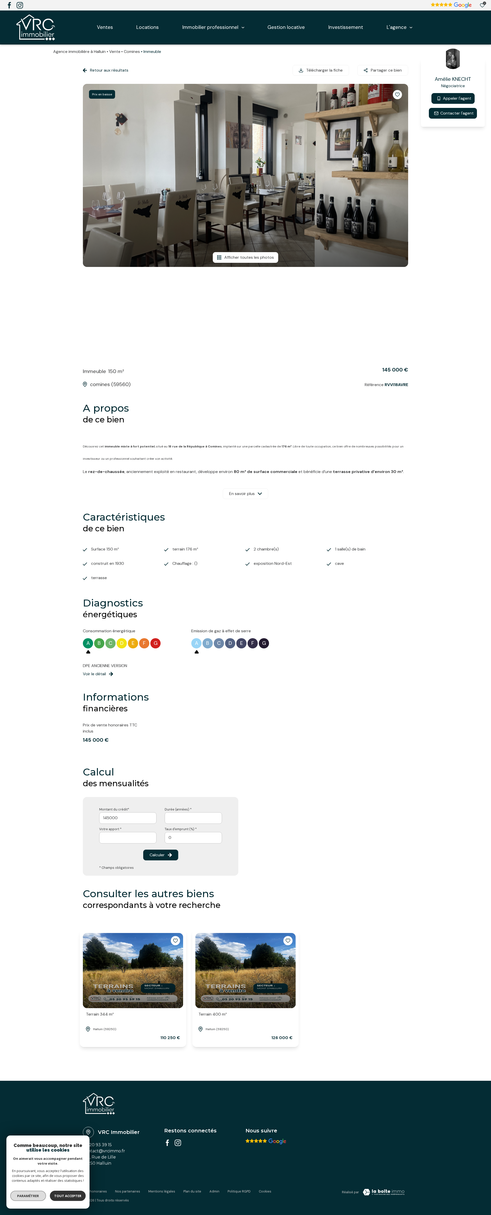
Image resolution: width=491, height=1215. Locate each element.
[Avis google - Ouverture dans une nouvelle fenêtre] (266, 1141)
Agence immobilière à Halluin (79, 51)
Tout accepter (67, 1196)
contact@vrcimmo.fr (104, 1151)
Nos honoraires (95, 1191)
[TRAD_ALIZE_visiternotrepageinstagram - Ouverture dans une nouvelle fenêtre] (20, 5)
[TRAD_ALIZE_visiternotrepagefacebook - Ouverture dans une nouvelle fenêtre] (9, 5)
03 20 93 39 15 (97, 1144)
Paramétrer (28, 1196)
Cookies (265, 1191)
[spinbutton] (193, 837)
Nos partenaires (127, 1191)
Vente (114, 51)
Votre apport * (110, 829)
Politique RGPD (239, 1191)
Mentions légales (161, 1191)
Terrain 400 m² (212, 1014)
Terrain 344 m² (100, 1014)
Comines (132, 51)
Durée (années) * (178, 809)
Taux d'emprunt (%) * (181, 829)
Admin (214, 1191)
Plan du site (192, 1191)
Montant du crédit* (114, 809)
